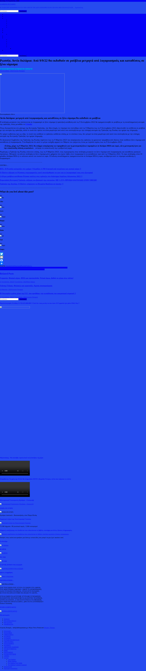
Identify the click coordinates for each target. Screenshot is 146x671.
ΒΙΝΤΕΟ (7, 36)
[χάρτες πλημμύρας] (6, 576)
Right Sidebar (12, 661)
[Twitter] (73, 254)
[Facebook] (73, 260)
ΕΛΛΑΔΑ (7, 29)
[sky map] (3, 561)
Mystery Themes (49, 628)
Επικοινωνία (8, 667)
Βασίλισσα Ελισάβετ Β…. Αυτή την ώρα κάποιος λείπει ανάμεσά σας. (22, 269)
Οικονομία (17, 266)
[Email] (73, 257)
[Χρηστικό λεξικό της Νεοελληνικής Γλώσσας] (15, 523)
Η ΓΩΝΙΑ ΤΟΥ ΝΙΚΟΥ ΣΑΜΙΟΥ (19, 45)
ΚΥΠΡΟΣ (11, 22)
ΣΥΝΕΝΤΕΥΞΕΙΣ (10, 654)
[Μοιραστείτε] (73, 263)
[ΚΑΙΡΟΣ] (3, 553)
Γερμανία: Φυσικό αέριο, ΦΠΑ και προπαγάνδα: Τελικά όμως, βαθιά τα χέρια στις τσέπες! (36, 278)
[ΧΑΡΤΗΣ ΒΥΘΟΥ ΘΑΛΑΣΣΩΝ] (11, 568)
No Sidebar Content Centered (17, 665)
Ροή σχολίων (8, 622)
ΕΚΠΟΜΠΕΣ (8, 652)
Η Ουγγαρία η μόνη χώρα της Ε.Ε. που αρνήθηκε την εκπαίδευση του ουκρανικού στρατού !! (38, 293)
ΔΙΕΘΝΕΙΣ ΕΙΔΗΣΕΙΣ (11, 30)
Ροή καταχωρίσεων (10, 621)
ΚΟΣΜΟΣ (7, 18)
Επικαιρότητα (10, 266)
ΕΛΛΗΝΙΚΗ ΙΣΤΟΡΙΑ (15, 39)
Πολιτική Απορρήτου (10, 668)
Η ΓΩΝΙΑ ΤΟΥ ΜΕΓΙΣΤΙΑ (17, 43)
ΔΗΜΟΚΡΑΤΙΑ (13, 20)
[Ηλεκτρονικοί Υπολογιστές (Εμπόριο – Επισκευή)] (16, 504)
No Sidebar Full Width (15, 663)
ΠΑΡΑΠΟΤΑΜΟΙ (18, 48)
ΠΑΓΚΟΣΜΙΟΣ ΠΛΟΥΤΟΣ (17, 34)
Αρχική (6, 14)
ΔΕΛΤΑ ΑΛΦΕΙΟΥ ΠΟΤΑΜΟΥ (18, 47)
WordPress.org (8, 624)
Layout (6, 658)
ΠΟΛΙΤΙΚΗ (8, 16)
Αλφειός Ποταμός (19, 71)
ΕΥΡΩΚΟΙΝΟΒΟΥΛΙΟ (15, 27)
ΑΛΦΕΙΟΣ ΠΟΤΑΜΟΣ (7, 4)
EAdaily (29, 124)
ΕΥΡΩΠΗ (11, 25)
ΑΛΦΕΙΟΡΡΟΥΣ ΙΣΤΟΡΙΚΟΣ (14, 38)
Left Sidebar (12, 659)
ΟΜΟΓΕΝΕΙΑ (12, 23)
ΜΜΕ (6, 650)
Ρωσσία (23, 266)
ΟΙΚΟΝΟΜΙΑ (8, 32)
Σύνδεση (7, 619)
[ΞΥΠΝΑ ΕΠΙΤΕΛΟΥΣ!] (8, 611)
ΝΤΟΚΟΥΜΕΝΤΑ (10, 649)
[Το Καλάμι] (4, 545)
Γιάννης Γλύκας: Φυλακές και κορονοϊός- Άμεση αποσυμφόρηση (26, 286)
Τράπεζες (29, 266)
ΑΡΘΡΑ (6, 656)
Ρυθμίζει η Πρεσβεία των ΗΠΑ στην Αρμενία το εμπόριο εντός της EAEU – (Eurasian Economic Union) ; (33, 267)
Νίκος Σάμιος (30, 282)
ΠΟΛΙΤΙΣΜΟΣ (13, 41)
